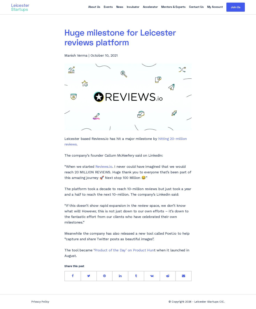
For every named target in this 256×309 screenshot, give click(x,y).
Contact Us (196, 6)
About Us (94, 6)
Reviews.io (103, 166)
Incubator (133, 6)
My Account (215, 6)
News (119, 6)
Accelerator (150, 6)
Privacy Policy (40, 301)
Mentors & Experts (173, 6)
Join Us (235, 7)
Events (108, 6)
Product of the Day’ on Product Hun (124, 250)
